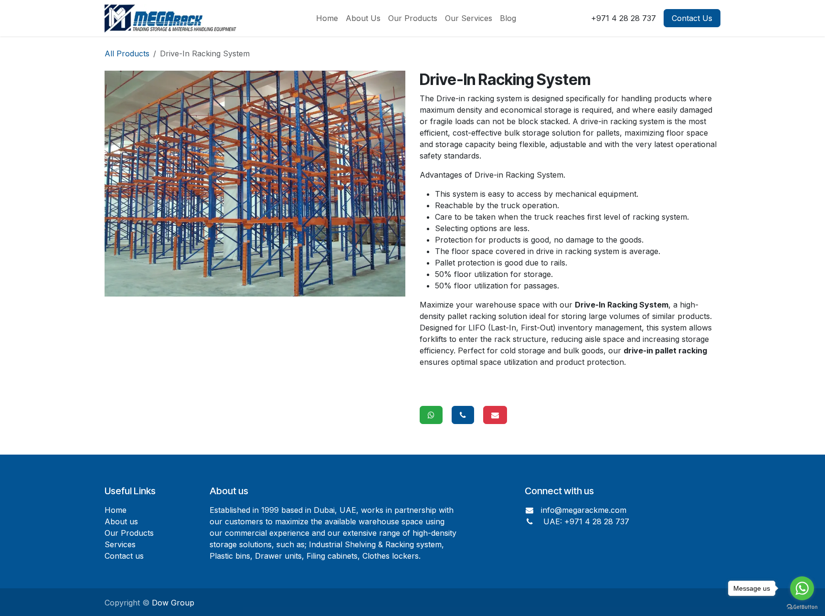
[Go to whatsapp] (802, 588)
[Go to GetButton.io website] (802, 606)
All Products (127, 53)
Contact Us (692, 18)
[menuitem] (327, 18)
